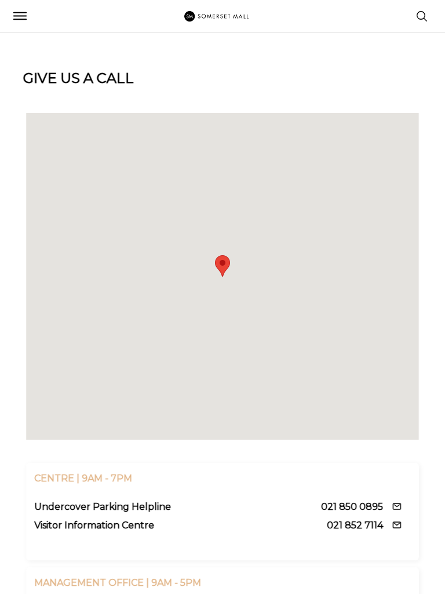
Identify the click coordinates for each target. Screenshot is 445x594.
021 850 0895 (352, 506)
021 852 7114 (355, 525)
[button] (222, 265)
